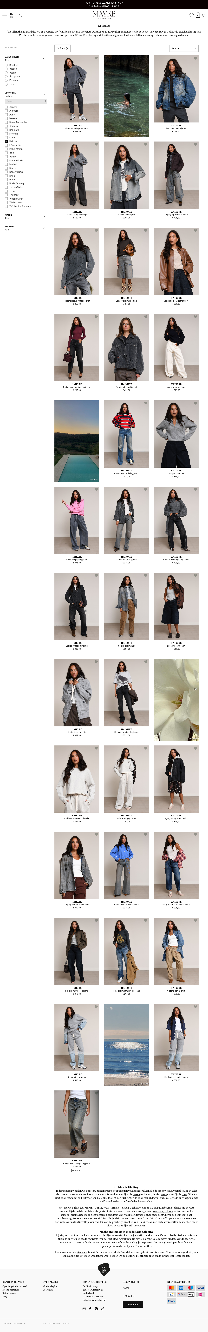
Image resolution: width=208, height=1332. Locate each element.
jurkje (133, 1198)
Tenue (138, 1246)
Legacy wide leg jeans (176, 387)
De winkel (48, 1289)
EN (11, 17)
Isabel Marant (85, 1208)
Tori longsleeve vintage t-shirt (77, 301)
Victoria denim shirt (176, 991)
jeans (164, 1194)
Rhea (149, 1246)
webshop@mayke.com (94, 1300)
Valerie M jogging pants (76, 560)
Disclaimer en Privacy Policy (56, 1323)
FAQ (4, 1296)
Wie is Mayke (50, 1286)
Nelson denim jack (126, 215)
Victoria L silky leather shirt (176, 301)
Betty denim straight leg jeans (76, 387)
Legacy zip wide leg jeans (176, 215)
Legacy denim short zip (126, 301)
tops (184, 1194)
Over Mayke (50, 1282)
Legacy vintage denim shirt (176, 818)
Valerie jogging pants (126, 818)
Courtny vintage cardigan (76, 215)
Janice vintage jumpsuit (77, 646)
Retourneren (9, 1293)
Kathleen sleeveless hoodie (76, 818)
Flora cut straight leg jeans (126, 732)
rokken (168, 1211)
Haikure (61, 48)
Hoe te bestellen (10, 1289)
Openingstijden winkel (14, 1286)
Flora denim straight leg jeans (126, 991)
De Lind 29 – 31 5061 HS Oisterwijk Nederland (93, 1290)
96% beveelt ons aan (104, 6)
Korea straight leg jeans (126, 560)
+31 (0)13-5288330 (93, 1296)
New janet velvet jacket (126, 387)
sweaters (158, 1211)
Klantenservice (13, 1282)
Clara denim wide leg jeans (126, 473)
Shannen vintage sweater (76, 128)
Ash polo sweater (176, 473)
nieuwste (82, 1252)
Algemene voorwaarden (13, 1323)
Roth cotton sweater (77, 1077)
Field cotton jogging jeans (176, 1077)
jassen (136, 1194)
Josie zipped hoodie (77, 732)
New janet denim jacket (176, 128)
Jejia (102, 1222)
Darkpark (135, 1208)
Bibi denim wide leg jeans (76, 991)
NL (11, 14)
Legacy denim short (176, 646)
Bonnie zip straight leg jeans (176, 560)
